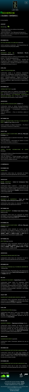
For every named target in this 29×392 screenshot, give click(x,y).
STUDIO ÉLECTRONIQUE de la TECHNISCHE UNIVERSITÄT (14, 266)
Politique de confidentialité (14, 389)
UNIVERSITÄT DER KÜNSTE (7, 280)
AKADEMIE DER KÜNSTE (6, 338)
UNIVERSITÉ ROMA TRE (7, 52)
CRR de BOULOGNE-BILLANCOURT (9, 255)
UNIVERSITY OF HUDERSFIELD (9, 199)
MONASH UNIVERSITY (6, 210)
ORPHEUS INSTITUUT (6, 89)
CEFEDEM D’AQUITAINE (6, 310)
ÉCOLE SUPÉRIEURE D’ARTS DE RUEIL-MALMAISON (12, 350)
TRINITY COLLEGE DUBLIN (7, 70)
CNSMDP (3, 170)
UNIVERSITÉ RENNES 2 (6, 323)
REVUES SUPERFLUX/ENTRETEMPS (9, 103)
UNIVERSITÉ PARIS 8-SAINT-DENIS (9, 133)
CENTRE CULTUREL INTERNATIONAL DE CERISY (14, 149)
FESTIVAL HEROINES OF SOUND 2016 (9, 42)
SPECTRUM (3, 241)
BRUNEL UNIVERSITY (6, 181)
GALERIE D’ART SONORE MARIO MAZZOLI (11, 297)
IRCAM (2, 26)
